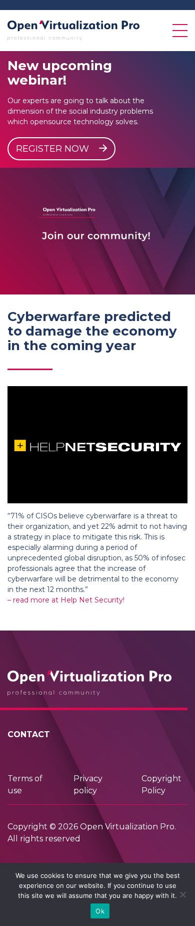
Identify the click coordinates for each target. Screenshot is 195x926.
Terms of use (25, 784)
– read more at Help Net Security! (66, 599)
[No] (183, 894)
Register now (54, 148)
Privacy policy (88, 784)
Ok (100, 911)
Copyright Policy (162, 784)
